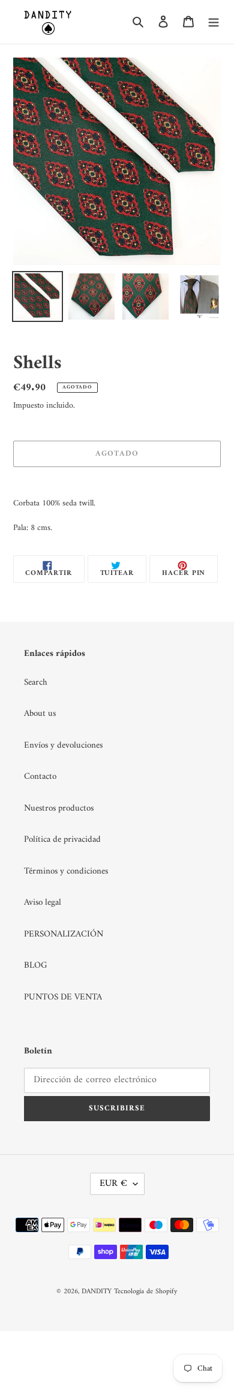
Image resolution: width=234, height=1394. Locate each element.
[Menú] (213, 22)
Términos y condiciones (66, 871)
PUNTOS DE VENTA (63, 997)
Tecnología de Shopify (146, 1291)
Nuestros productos (59, 808)
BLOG (35, 966)
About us (40, 714)
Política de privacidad (62, 840)
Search (35, 683)
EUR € (113, 1183)
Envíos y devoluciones (63, 745)
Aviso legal (42, 903)
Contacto (40, 777)
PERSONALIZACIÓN (63, 934)
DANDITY (97, 1291)
